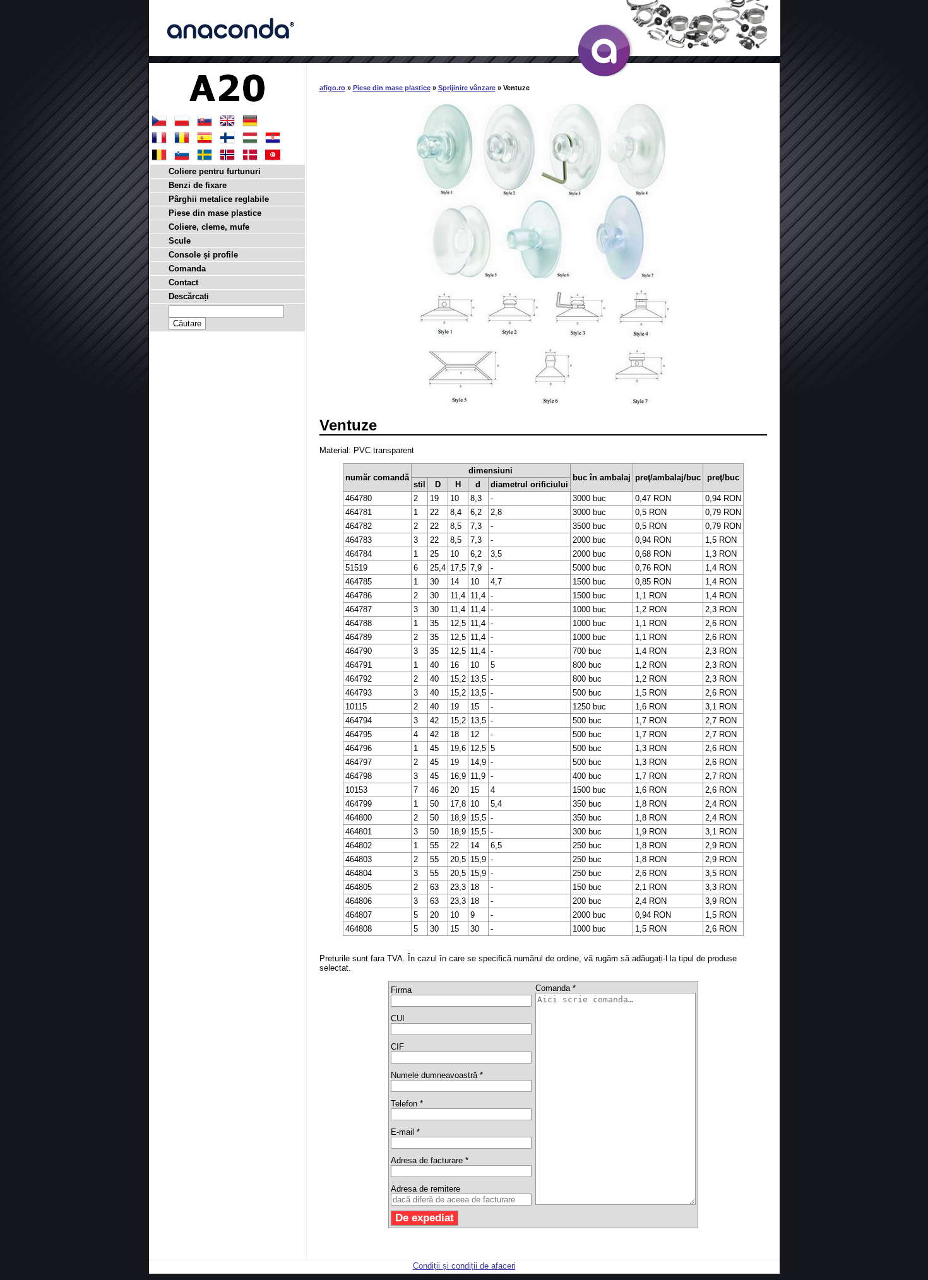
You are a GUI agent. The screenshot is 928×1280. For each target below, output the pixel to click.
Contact (183, 282)
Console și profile (203, 254)
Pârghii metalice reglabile (219, 199)
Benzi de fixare (198, 185)
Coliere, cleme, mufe (209, 227)
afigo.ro (332, 88)
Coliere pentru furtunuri (215, 171)
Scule (180, 241)
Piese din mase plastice (392, 88)
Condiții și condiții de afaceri (464, 1266)
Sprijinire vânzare (467, 88)
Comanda (187, 268)
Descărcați (189, 296)
